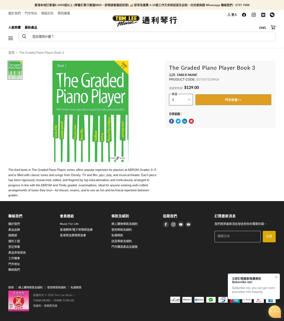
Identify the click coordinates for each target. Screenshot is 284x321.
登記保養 (14, 246)
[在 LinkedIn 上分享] (184, 121)
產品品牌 (14, 229)
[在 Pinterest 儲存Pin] (191, 121)
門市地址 (31, 13)
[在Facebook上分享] (171, 121)
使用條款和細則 (56, 287)
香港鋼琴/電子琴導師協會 (76, 229)
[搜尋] (24, 36)
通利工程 (14, 241)
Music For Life (69, 223)
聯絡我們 (14, 269)
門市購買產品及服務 (124, 246)
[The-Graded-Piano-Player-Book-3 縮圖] (15, 70)
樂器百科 (47, 13)
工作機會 (14, 258)
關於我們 (14, 13)
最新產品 (31, 27)
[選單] (10, 27)
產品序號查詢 (17, 252)
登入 (234, 14)
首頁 (11, 52)
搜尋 (11, 287)
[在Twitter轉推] (178, 121)
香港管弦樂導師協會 (73, 235)
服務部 (12, 235)
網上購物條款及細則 (124, 223)
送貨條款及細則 (121, 241)
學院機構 (64, 13)
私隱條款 (117, 235)
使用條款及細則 (121, 229)
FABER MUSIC (187, 75)
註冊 (269, 236)
